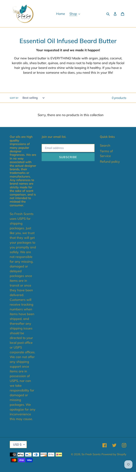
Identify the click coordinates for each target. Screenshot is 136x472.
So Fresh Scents (91, 454)
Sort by (14, 98)
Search (105, 145)
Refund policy (110, 162)
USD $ (17, 444)
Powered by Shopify (113, 454)
